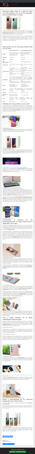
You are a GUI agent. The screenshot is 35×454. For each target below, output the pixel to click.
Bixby (5, 150)
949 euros (13, 101)
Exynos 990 (24, 225)
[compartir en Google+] (8, 437)
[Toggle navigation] (2, 1)
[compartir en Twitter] (6, 437)
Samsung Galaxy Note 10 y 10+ (20, 35)
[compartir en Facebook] (3, 437)
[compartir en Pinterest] (12, 437)
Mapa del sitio (12, 451)
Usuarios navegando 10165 (20, 451)
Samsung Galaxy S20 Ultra (19, 170)
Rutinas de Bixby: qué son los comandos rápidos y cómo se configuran (15, 167)
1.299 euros (25, 101)
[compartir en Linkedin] (10, 437)
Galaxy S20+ (5, 236)
